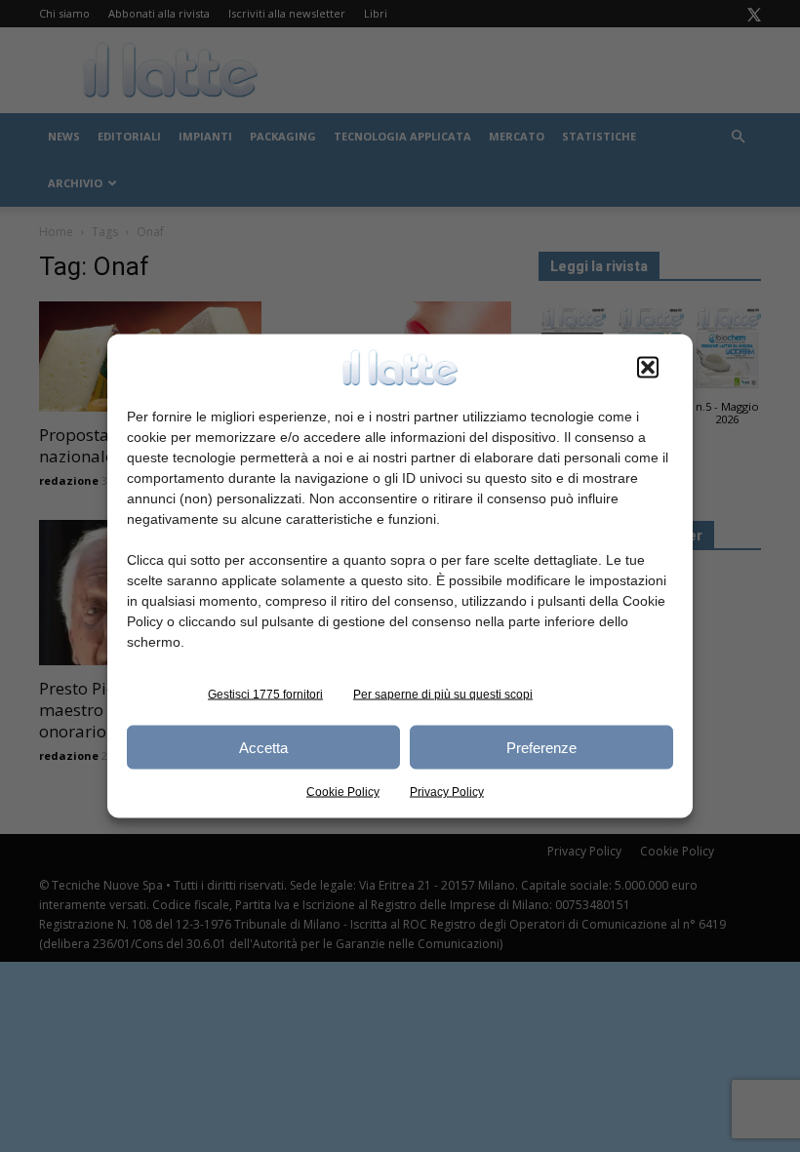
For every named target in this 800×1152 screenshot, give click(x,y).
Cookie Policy (343, 792)
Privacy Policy (447, 792)
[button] (648, 367)
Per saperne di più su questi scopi (443, 694)
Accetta (263, 746)
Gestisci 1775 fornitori (265, 694)
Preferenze (541, 746)
